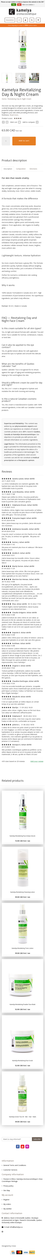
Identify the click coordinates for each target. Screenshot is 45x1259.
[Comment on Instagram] (7, 122)
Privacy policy (8, 1186)
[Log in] (26, 20)
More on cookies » (28, 4)
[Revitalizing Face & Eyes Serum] (22, 811)
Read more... (14, 115)
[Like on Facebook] (3, 122)
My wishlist (7, 1209)
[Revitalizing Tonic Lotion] (22, 923)
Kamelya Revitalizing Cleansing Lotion (22, 892)
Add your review (36, 761)
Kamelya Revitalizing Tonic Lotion (22, 948)
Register (6, 1199)
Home (4, 99)
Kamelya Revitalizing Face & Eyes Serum (22, 836)
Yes (13, 4)
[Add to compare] (37, 122)
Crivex (13, 1246)
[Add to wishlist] (19, 122)
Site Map (6, 1190)
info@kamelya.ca (16, 1227)
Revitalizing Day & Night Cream (19, 99)
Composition (21, 169)
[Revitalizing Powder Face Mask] (22, 979)
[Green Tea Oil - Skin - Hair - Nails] (22, 1092)
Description (8, 169)
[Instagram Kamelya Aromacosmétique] (27, 1146)
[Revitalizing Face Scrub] (22, 1035)
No (19, 4)
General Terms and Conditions (14, 1165)
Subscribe (37, 1139)
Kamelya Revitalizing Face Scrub (22, 1061)
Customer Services (10, 1170)
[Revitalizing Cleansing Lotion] (22, 867)
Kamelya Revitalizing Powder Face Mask (22, 1004)
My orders (7, 1204)
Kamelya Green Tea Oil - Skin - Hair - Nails (22, 1117)
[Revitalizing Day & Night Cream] (22, 48)
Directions (33, 169)
